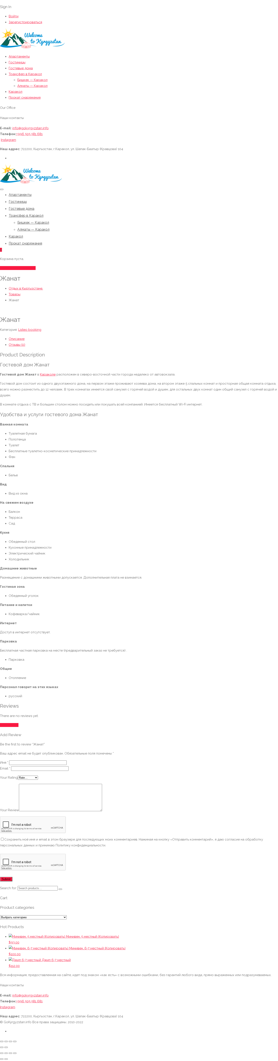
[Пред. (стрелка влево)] (1, 1047)
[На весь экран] (6, 1041)
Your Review (9, 810)
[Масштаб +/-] (1, 1041)
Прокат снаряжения (25, 97)
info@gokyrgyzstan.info (30, 128)
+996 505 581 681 (29, 134)
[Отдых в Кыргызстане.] (32, 47)
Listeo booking (29, 330)
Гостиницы (17, 62)
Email (5, 768)
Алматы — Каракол (32, 86)
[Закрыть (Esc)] (15, 1041)
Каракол (15, 92)
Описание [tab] (17, 339)
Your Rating (9, 778)
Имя (4, 763)
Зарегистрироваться (25, 22)
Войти (13, 16)
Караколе (48, 374)
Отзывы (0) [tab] (17, 345)
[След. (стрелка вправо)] (6, 1047)
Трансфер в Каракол (25, 74)
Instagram (8, 140)
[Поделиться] (10, 1041)
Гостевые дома (21, 68)
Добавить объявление (18, 268)
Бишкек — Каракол (32, 80)
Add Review (9, 725)
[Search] (60, 889)
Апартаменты (19, 56)
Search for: (8, 888)
